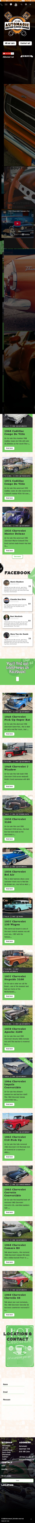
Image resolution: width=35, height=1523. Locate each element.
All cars (5, 1448)
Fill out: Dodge (6, 1476)
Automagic (6, 1446)
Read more (9, 448)
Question (4, 1469)
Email (3, 1465)
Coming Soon (7, 1450)
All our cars (9, 43)
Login (4, 1459)
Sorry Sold (6, 1452)
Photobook (6, 1454)
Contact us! (25, 43)
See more (17, 556)
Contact (5, 1457)
